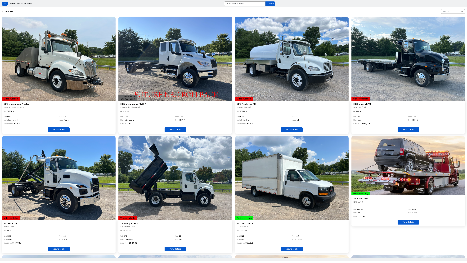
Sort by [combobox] (445, 11)
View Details (59, 129)
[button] (462, 11)
